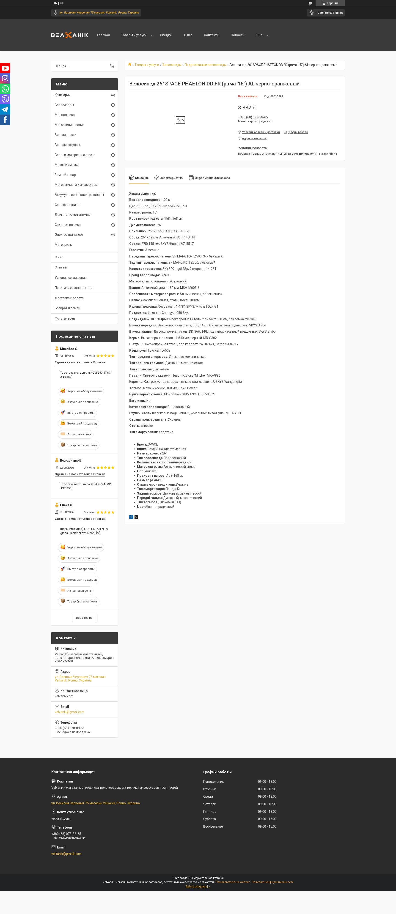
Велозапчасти (65, 135)
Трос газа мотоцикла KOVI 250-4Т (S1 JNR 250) (86, 374)
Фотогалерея (65, 318)
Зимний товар (65, 175)
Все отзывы (84, 617)
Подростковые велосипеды (205, 65)
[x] (136, 518)
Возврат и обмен (67, 308)
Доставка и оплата (69, 298)
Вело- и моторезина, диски (75, 155)
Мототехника (65, 115)
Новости (237, 35)
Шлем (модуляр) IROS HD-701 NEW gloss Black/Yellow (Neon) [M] (84, 531)
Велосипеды (172, 65)
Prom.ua (218, 878)
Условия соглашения (71, 277)
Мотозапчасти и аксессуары (76, 184)
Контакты (211, 35)
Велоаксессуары (67, 145)
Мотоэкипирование (70, 125)
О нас (188, 35)
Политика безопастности (74, 288)
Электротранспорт (69, 234)
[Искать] (112, 65)
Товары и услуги (133, 35)
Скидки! (166, 35)
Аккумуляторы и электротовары (79, 195)
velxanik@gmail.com (70, 712)
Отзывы (61, 267)
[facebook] (131, 518)
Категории (63, 95)
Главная (103, 35)
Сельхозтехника (67, 205)
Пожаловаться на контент (233, 882)
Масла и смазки (67, 165)
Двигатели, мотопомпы (72, 214)
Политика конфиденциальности (273, 882)
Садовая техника (68, 225)
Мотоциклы (63, 244)
